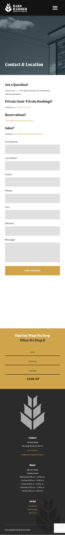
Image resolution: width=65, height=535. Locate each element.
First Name (12, 141)
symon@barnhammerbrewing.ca (28, 134)
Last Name (11, 158)
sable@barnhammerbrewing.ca (20, 120)
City (7, 207)
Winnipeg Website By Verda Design (17, 530)
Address (9, 223)
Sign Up (33, 379)
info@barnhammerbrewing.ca (32, 455)
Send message (32, 270)
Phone (8, 190)
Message (10, 239)
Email (9, 174)
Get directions (32, 450)
